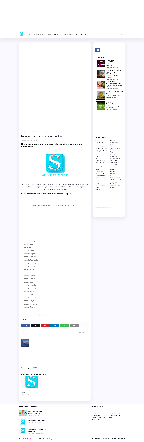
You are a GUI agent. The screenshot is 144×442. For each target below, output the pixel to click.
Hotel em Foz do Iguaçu (114, 143)
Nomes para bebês (97, 415)
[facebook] (97, 50)
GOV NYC (112, 140)
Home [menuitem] (29, 34)
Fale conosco (112, 417)
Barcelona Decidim (101, 160)
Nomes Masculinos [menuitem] (54, 34)
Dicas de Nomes (96, 411)
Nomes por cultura (114, 415)
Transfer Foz (113, 160)
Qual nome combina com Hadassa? (37, 430)
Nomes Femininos (97, 413)
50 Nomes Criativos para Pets (113, 103)
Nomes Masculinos (114, 413)
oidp (111, 175)
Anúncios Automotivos (116, 180)
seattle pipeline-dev (101, 177)
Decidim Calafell (114, 165)
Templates (52, 439)
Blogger (112, 152)
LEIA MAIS (115, 67)
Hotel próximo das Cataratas (100, 143)
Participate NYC (114, 154)
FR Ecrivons (98, 158)
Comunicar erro (96, 419)
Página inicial (25, 131)
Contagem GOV (114, 156)
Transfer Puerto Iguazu (102, 148)
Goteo (97, 169)
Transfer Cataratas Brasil (115, 148)
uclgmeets (113, 171)
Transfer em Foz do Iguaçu (115, 186)
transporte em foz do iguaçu (116, 182)
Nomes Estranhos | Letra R (37, 420)
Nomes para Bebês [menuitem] (81, 34)
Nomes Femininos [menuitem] (39, 34)
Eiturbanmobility (115, 158)
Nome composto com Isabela (37, 131)
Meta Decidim (99, 173)
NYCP (96, 156)
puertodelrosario (100, 175)
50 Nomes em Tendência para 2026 (113, 60)
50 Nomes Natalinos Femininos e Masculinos (113, 72)
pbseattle (112, 173)
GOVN (97, 154)
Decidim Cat (113, 162)
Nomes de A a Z (113, 411)
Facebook (97, 438)
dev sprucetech (114, 167)
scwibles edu (99, 180)
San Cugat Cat (99, 162)
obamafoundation (115, 177)
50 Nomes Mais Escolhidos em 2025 (113, 82)
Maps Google (99, 146)
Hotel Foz (112, 146)
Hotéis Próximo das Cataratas (101, 151)
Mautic (112, 169)
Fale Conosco (106, 438)
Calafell (97, 165)
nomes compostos (46, 315)
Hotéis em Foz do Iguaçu (100, 182)
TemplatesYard (34, 439)
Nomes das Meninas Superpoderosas (35, 412)
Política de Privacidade (98, 417)
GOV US (97, 140)
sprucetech (98, 167)
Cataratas (98, 189)
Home (91, 438)
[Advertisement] (59, 16)
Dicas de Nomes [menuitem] (68, 34)
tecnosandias (99, 171)
